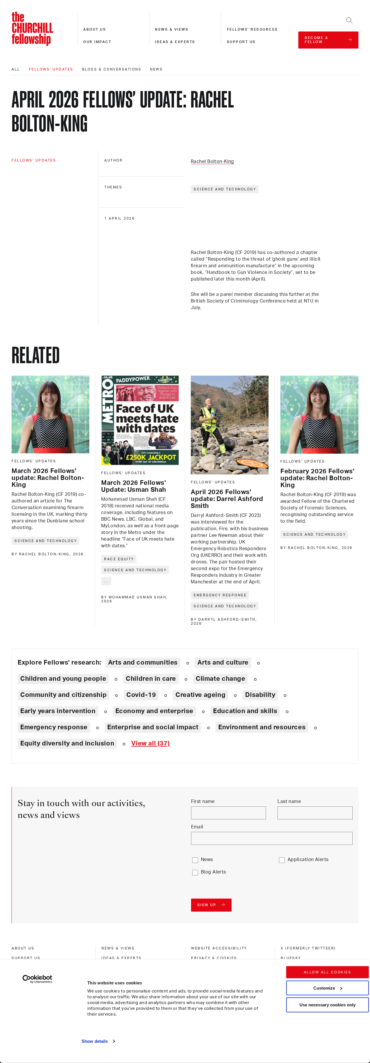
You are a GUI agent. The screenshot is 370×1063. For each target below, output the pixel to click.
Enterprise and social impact (153, 727)
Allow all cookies (328, 972)
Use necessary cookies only (327, 1004)
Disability (260, 695)
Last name (289, 801)
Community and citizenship (63, 695)
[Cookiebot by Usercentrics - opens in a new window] (37, 979)
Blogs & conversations (112, 69)
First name (203, 801)
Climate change (220, 679)
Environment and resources (262, 727)
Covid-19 (141, 695)
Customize (324, 987)
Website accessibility (219, 948)
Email (197, 827)
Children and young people (63, 679)
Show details (95, 1041)
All (16, 69)
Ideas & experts (175, 42)
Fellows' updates (51, 69)
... (106, 581)
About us (94, 29)
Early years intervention (58, 711)
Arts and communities (143, 662)
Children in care (151, 679)
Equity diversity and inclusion (67, 743)
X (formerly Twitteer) (308, 948)
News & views (171, 29)
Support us (241, 42)
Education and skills (245, 711)
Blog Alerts (213, 872)
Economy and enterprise (154, 711)
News (156, 69)
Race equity (119, 559)
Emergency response (220, 595)
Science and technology (225, 189)
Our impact (97, 42)
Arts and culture (223, 662)
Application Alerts (308, 859)
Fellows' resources (252, 29)
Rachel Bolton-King (212, 161)
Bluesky (291, 958)
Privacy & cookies (214, 958)
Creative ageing (200, 695)
